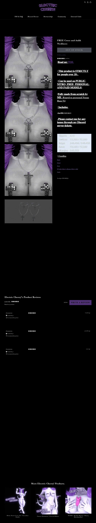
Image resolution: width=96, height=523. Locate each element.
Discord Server (33, 17)
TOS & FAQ (19, 17)
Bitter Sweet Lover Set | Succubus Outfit (17, 516)
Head (58, 163)
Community (62, 17)
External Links (76, 17)
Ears (58, 166)
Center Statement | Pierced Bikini (48, 516)
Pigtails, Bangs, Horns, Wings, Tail (67, 169)
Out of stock (74, 50)
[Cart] (91, 2)
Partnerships (48, 17)
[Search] (85, 2)
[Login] (88, 2)
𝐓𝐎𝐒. (71, 62)
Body (58, 160)
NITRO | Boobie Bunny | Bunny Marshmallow (78, 516)
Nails (58, 172)
